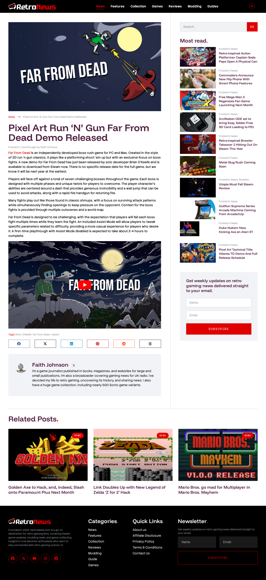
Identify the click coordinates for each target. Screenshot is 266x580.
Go (252, 26)
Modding (195, 6)
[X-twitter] (23, 558)
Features (117, 6)
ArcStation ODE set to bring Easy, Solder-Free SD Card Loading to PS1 (236, 123)
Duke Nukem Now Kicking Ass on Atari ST (236, 230)
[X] (73, 365)
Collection (138, 6)
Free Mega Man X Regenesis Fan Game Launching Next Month (236, 101)
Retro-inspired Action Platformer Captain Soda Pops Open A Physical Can (238, 57)
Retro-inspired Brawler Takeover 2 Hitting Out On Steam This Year (238, 145)
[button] (19, 344)
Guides (212, 6)
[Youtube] (34, 558)
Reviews (175, 6)
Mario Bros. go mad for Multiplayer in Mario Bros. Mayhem (214, 490)
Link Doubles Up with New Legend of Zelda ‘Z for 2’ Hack (129, 490)
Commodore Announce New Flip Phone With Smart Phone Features (236, 79)
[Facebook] (12, 558)
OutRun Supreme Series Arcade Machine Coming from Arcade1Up (237, 210)
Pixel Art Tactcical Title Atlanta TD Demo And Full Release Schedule (238, 254)
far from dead (41, 334)
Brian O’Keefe (23, 334)
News (100, 6)
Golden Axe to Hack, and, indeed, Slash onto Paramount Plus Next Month (46, 490)
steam (55, 334)
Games (157, 6)
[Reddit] (56, 558)
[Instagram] (45, 558)
